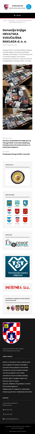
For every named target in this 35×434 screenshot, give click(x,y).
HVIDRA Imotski (20, 426)
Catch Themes (21, 431)
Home (5, 20)
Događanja (11, 20)
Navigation (21, 428)
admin (4, 45)
